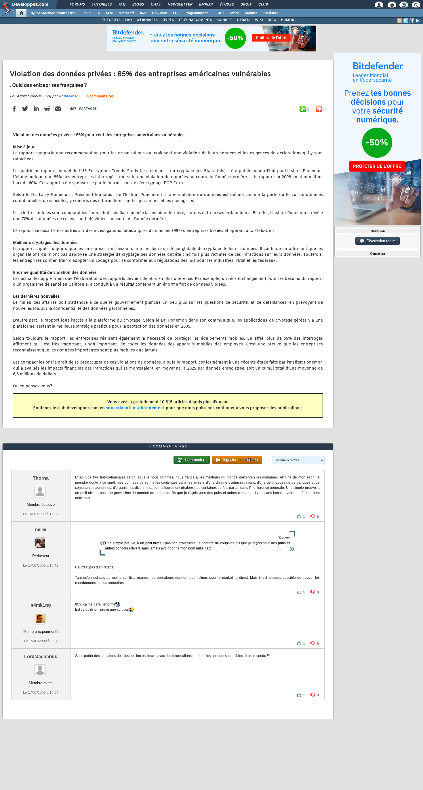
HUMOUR (289, 20)
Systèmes (271, 13)
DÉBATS (243, 20)
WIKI (259, 20)
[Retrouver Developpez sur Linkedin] (418, 20)
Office (234, 13)
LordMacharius (40, 656)
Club (263, 4)
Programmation (196, 13)
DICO (272, 20)
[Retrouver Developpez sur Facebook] (411, 20)
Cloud (86, 13)
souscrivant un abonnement (135, 408)
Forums (77, 4)
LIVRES (168, 20)
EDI (176, 13)
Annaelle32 (68, 96)
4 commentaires (100, 96)
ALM (109, 13)
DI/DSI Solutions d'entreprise (52, 13)
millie (40, 529)
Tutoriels (101, 4)
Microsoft (126, 13)
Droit (246, 4)
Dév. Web (159, 13)
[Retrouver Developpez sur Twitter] (405, 20)
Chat (155, 4)
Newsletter (180, 4)
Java (143, 13)
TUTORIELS (111, 20)
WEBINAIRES (147, 20)
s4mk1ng (41, 605)
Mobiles (251, 13)
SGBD (219, 13)
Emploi (205, 4)
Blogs (138, 4)
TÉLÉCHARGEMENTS (195, 20)
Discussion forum (380, 241)
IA (98, 13)
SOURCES (225, 20)
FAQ (122, 4)
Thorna (41, 478)
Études (226, 4)
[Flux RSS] (399, 20)
